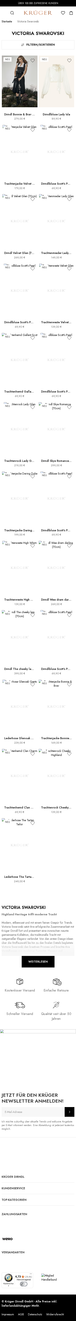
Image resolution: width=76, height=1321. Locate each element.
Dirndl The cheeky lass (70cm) (19, 669)
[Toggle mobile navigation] (4, 12)
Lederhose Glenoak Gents (19, 738)
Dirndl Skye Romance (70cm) (56, 461)
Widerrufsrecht (55, 1314)
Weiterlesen (38, 962)
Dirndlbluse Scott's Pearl (56, 183)
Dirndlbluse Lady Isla (56, 114)
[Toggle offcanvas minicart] (71, 13)
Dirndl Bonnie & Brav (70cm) (19, 114)
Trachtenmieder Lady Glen (56, 253)
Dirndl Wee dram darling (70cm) (56, 599)
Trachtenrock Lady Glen (19, 461)
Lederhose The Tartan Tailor (19, 877)
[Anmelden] (69, 1112)
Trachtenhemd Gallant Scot (19, 391)
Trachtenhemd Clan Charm (19, 807)
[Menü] (30, 1274)
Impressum (8, 1314)
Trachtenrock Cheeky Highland (56, 807)
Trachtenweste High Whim (19, 599)
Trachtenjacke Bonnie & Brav (56, 738)
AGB (21, 1314)
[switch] (23, 1284)
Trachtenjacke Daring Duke (19, 530)
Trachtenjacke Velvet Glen (19, 183)
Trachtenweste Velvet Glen (56, 322)
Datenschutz (35, 1314)
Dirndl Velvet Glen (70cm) (19, 253)
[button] (32, 60)
